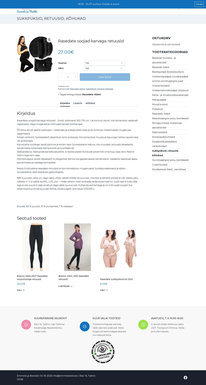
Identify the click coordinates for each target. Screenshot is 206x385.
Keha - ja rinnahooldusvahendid (170, 95)
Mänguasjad (159, 99)
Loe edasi (64, 286)
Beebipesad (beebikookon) (168, 71)
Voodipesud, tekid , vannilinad (169, 169)
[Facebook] (185, 377)
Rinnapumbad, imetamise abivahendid (167, 125)
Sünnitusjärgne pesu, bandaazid (170, 160)
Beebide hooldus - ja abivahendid (164, 60)
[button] (49, 39)
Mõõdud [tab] (90, 103)
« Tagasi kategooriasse (79, 94)
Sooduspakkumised (163, 136)
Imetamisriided (160, 85)
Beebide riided (160, 67)
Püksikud (157, 109)
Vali (19, 290)
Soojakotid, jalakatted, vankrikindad (164, 144)
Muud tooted (159, 104)
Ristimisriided (159, 132)
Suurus (62, 62)
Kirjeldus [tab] (65, 103)
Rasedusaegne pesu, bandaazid (170, 118)
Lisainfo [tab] (77, 103)
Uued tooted (159, 164)
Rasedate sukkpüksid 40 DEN (116, 279)
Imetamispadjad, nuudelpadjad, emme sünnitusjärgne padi (170, 78)
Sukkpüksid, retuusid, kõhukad (51, 18)
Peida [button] (199, 4)
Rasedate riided (77, 89)
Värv (61, 68)
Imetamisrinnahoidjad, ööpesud (170, 90)
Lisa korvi (104, 77)
